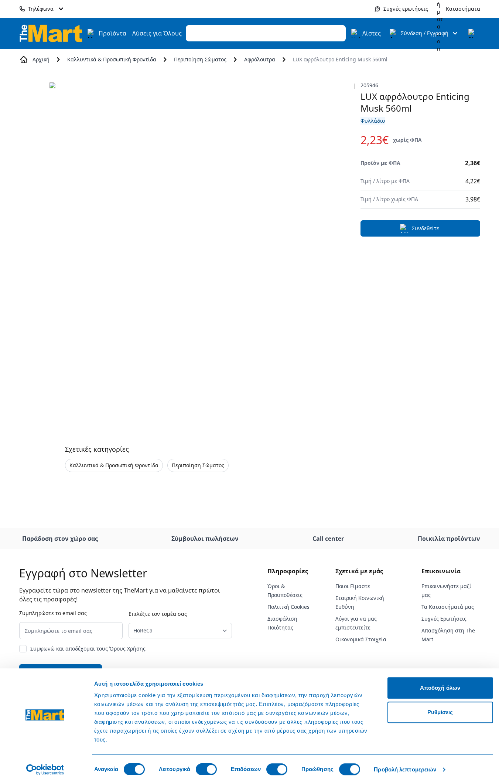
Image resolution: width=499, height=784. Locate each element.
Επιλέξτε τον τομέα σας (158, 613)
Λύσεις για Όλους (157, 33)
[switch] (206, 769)
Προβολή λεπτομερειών (405, 769)
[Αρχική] (51, 33)
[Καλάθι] (472, 33)
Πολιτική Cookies (288, 606)
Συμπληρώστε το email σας (53, 613)
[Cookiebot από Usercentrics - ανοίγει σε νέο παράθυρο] (45, 769)
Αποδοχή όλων (440, 688)
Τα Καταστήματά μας (447, 606)
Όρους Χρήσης (127, 648)
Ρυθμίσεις (440, 712)
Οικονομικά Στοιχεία (360, 639)
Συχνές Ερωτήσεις (443, 618)
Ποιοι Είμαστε (352, 586)
